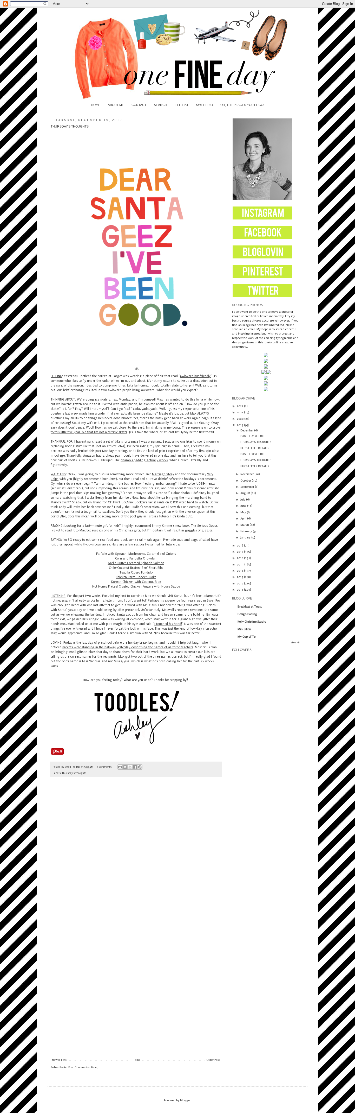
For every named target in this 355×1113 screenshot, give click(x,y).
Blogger (185, 1100)
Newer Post (59, 1060)
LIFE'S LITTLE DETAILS (254, 448)
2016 (240, 558)
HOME (95, 105)
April (243, 518)
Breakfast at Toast (250, 606)
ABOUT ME (116, 105)
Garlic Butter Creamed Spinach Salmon (136, 563)
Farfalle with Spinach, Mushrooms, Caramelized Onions (136, 554)
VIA (137, 368)
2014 (240, 570)
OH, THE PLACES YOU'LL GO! (242, 105)
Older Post (213, 1060)
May (243, 512)
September (247, 487)
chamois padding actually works (144, 460)
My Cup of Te (246, 636)
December (247, 430)
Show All (295, 642)
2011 (240, 589)
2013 (240, 577)
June (243, 506)
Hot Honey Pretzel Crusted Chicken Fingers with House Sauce (136, 586)
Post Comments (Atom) (83, 1067)
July (243, 499)
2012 (240, 583)
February (246, 531)
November (247, 474)
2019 (240, 425)
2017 (240, 552)
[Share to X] (130, 767)
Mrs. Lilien (244, 629)
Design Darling (247, 614)
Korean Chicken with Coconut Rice (136, 582)
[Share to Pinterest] (139, 767)
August (245, 493)
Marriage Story (163, 474)
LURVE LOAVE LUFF (252, 436)
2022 (240, 406)
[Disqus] (136, 854)
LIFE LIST (181, 105)
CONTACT (139, 105)
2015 (240, 564)
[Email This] (120, 767)
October (246, 480)
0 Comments (104, 767)
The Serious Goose (204, 526)
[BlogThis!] (125, 767)
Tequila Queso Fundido (136, 572)
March (245, 524)
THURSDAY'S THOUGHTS (255, 442)
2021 (240, 412)
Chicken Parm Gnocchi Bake (136, 577)
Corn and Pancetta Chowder (136, 558)
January (245, 537)
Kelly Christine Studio (252, 621)
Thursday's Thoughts (74, 773)
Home (136, 1060)
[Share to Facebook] (134, 767)
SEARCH (160, 105)
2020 (240, 419)
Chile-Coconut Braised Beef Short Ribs (136, 568)
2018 (240, 545)
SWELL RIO (204, 105)
